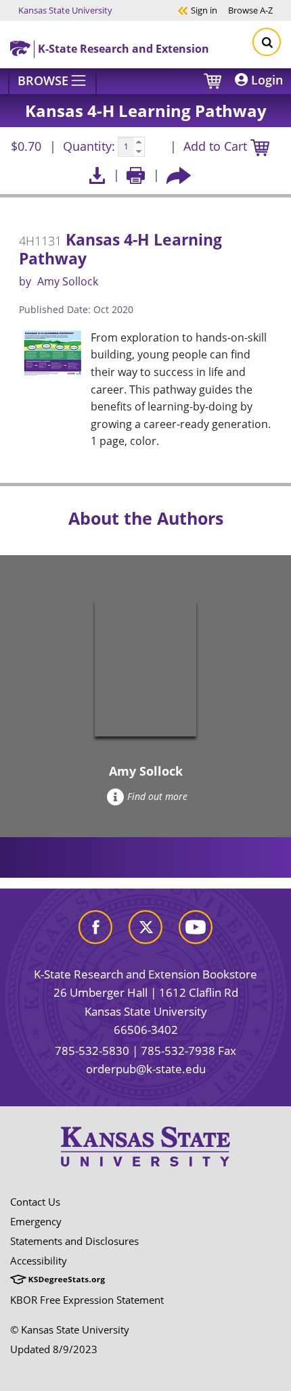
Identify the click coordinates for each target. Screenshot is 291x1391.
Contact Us (35, 1201)
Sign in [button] (197, 9)
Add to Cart (216, 146)
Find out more (157, 796)
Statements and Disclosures (74, 1241)
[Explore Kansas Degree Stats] (57, 1280)
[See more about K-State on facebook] (95, 925)
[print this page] (136, 175)
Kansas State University (65, 9)
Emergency (36, 1221)
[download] (97, 175)
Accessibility (38, 1260)
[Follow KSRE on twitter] (145, 925)
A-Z (250, 9)
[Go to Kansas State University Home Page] (145, 1146)
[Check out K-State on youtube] (195, 925)
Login (265, 80)
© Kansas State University (69, 1329)
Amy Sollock (67, 281)
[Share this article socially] (178, 175)
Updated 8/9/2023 (53, 1349)
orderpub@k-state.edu (146, 1069)
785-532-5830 (92, 1050)
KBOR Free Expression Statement (87, 1299)
